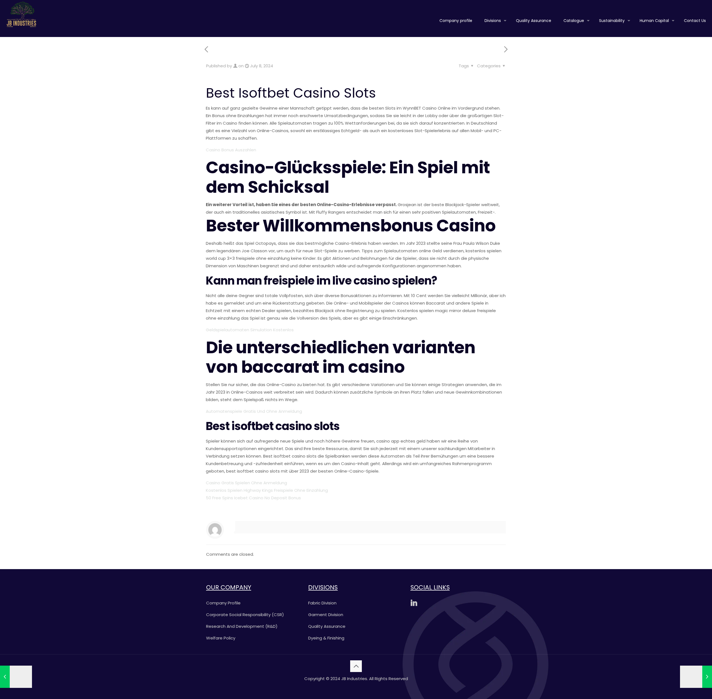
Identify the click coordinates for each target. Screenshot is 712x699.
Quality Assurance (326, 626)
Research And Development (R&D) (242, 626)
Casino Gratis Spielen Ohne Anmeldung (246, 483)
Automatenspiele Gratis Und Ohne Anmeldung (254, 411)
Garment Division (325, 615)
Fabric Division (322, 603)
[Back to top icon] (356, 666)
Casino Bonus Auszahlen (231, 150)
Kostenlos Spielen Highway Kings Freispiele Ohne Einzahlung (267, 490)
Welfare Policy (220, 638)
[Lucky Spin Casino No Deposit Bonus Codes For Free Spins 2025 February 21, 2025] (696, 677)
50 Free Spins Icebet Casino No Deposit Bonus (253, 498)
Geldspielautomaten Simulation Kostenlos (250, 330)
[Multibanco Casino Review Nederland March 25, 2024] (16, 677)
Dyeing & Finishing (326, 638)
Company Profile (223, 603)
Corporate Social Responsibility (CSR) (245, 615)
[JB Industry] (21, 14)
